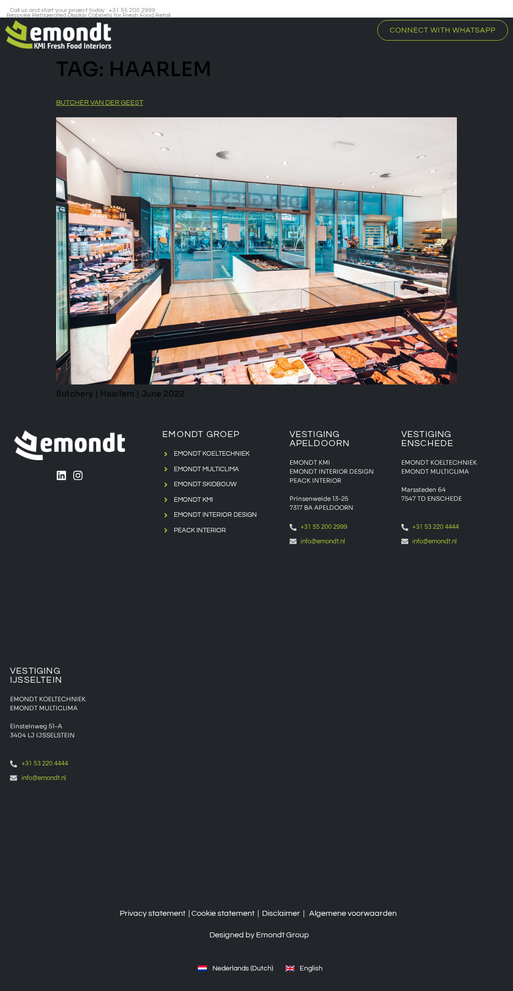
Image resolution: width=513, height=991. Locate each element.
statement (235, 913)
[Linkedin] (61, 475)
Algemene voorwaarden (353, 913)
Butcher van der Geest (99, 102)
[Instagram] (78, 475)
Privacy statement (152, 913)
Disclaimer (281, 913)
